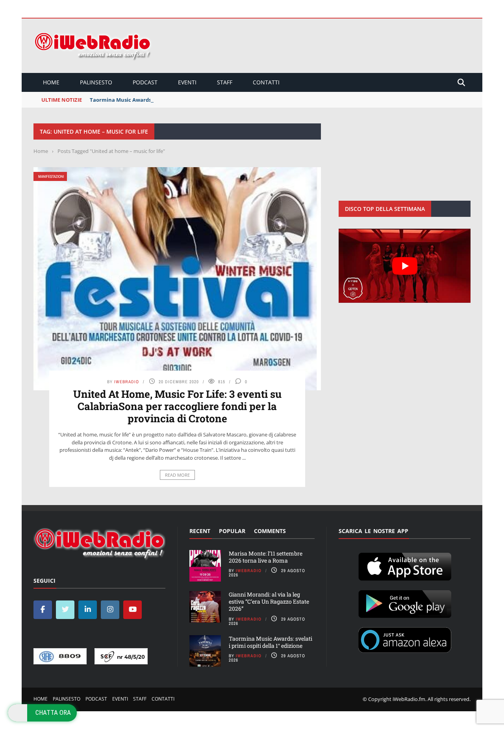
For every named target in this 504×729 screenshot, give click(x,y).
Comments (270, 531)
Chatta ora (53, 712)
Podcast (145, 82)
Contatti (266, 82)
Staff (224, 82)
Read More (177, 475)
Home (51, 82)
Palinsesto (96, 82)
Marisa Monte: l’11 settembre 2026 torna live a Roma (265, 557)
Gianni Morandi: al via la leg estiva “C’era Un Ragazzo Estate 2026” (269, 601)
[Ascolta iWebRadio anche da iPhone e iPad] (404, 565)
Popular (232, 531)
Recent (199, 531)
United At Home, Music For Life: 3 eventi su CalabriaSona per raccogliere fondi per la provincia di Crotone (177, 406)
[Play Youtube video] (405, 266)
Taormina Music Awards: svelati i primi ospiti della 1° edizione (168, 99)
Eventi (187, 82)
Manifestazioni (51, 176)
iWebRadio (126, 381)
